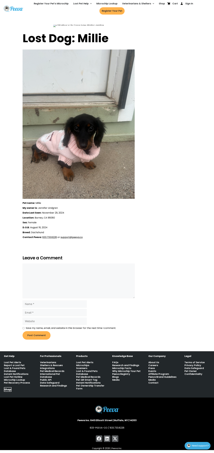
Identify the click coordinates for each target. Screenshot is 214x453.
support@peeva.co (72, 237)
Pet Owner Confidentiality (193, 373)
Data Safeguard (49, 382)
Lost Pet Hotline (13, 377)
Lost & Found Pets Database (14, 370)
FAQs (115, 362)
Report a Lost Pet (14, 365)
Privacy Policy (192, 365)
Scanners (81, 368)
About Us (153, 362)
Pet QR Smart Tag (86, 379)
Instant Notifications (16, 374)
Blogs (115, 377)
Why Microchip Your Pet (126, 371)
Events (152, 371)
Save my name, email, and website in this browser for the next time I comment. (71, 328)
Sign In (189, 3)
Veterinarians (48, 362)
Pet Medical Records (52, 371)
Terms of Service (194, 362)
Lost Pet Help (81, 3)
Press (151, 368)
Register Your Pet (112, 11)
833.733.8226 (49, 237)
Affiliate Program (158, 374)
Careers (153, 365)
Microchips (82, 365)
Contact (153, 382)
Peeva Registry (121, 374)
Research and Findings (53, 385)
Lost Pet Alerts (12, 362)
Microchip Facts (121, 368)
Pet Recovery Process (17, 382)
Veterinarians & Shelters (136, 3)
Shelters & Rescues (51, 365)
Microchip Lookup (106, 3)
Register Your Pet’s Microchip (51, 3)
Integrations (47, 368)
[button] (99, 438)
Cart (175, 3)
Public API (45, 379)
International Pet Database (50, 375)
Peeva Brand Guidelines (162, 377)
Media (116, 379)
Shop (162, 3)
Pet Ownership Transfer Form (90, 387)
